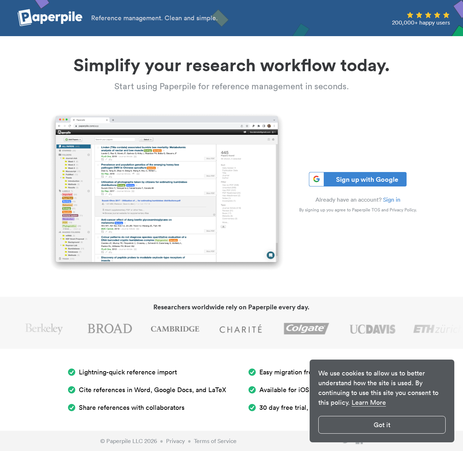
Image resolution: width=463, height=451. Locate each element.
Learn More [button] (369, 402)
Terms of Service (215, 440)
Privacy (175, 440)
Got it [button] (382, 425)
